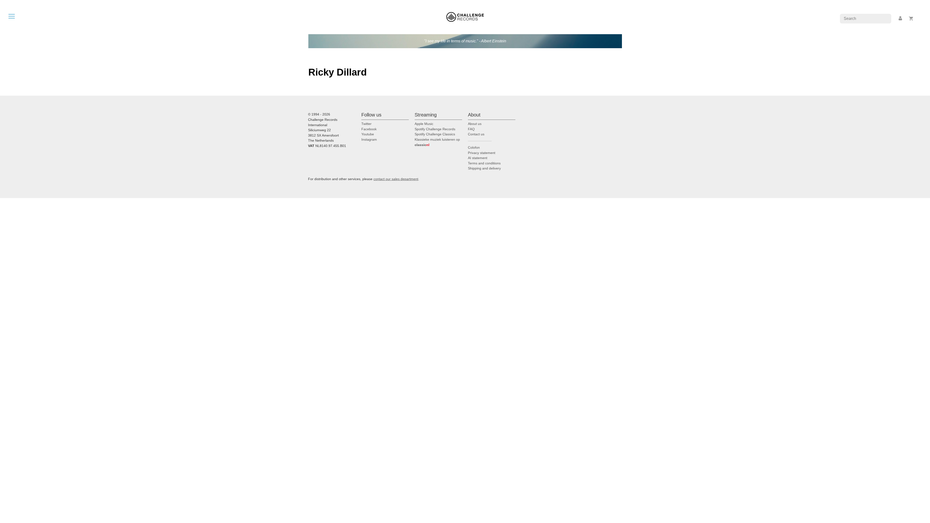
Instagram (369, 139)
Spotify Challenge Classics (435, 134)
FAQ (471, 129)
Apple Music (424, 124)
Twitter (366, 124)
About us (474, 124)
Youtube (367, 134)
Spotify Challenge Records (435, 129)
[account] (900, 18)
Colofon (474, 147)
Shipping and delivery (484, 168)
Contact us (476, 134)
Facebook (369, 129)
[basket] (911, 18)
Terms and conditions (484, 163)
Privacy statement (481, 153)
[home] (465, 17)
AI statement (477, 158)
